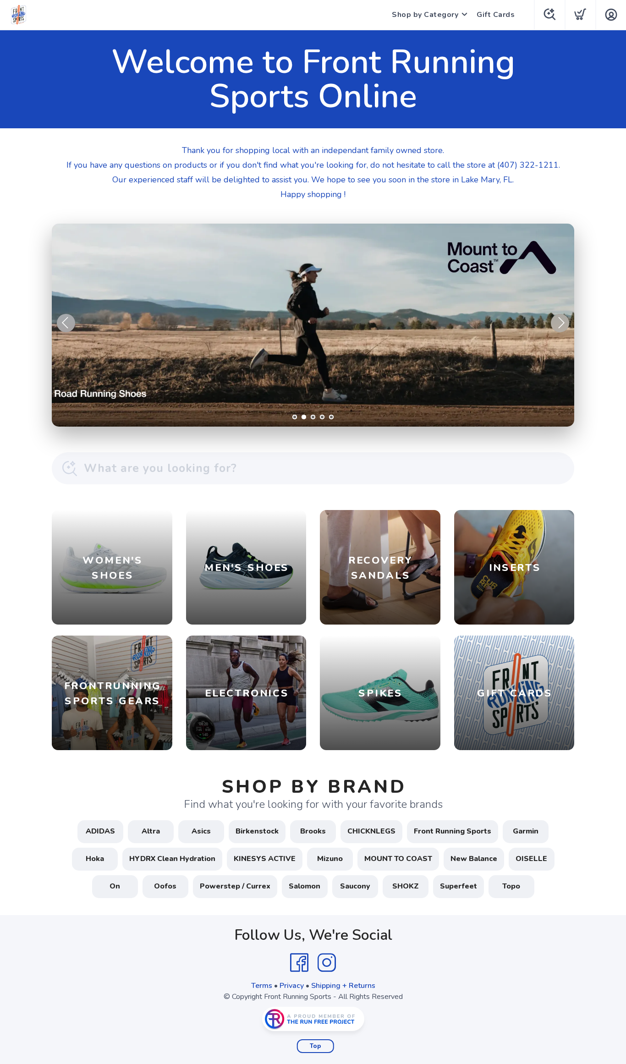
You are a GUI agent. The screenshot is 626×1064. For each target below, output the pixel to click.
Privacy (292, 986)
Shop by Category (425, 15)
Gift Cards (496, 15)
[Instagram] (326, 962)
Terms (261, 986)
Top (315, 1046)
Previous (66, 323)
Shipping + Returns (343, 986)
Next (560, 323)
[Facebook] (299, 962)
